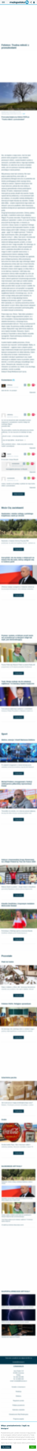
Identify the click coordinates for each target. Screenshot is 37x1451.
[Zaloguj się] (34, 2)
